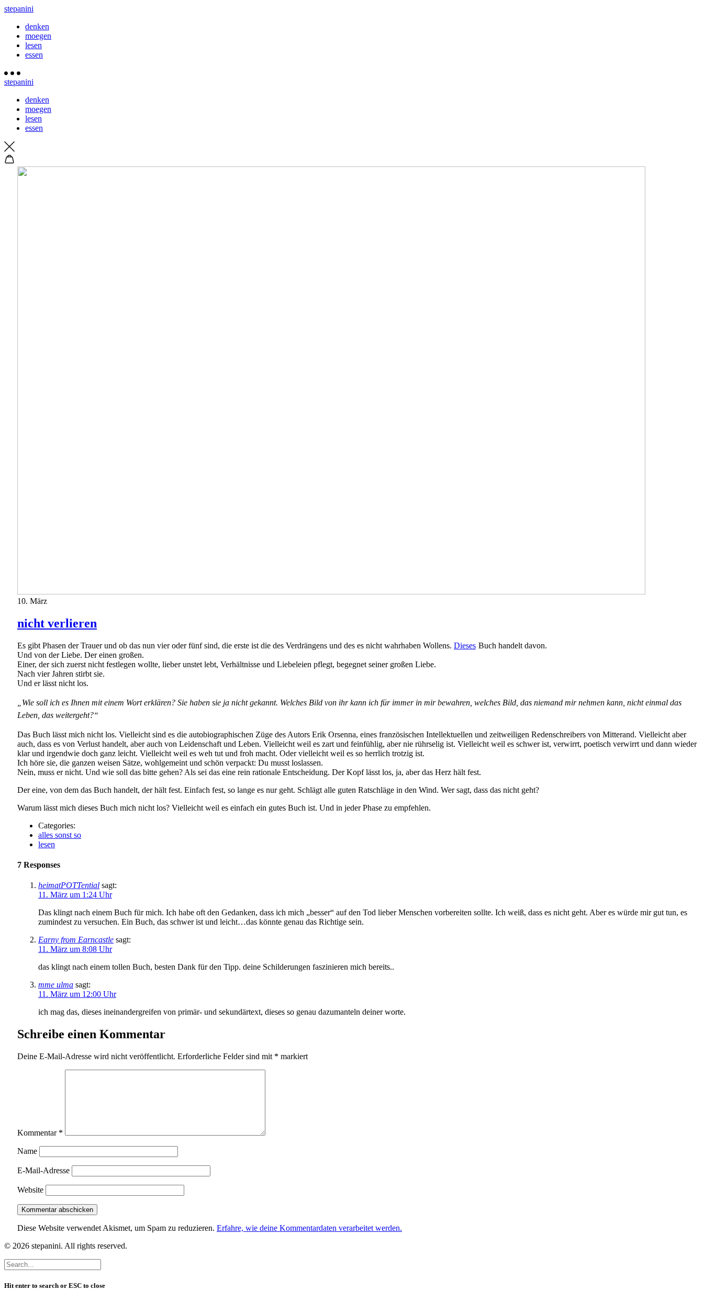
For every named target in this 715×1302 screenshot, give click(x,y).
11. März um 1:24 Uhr (75, 894)
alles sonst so (59, 834)
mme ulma (55, 984)
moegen (38, 35)
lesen (33, 45)
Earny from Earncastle (76, 939)
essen (34, 54)
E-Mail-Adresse (43, 1170)
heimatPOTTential (68, 885)
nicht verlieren (57, 623)
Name (27, 1151)
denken (37, 26)
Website (30, 1189)
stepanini (18, 8)
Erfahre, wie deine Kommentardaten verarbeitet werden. (309, 1228)
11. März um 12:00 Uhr (77, 994)
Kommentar (40, 1132)
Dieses (465, 645)
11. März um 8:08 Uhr (75, 949)
